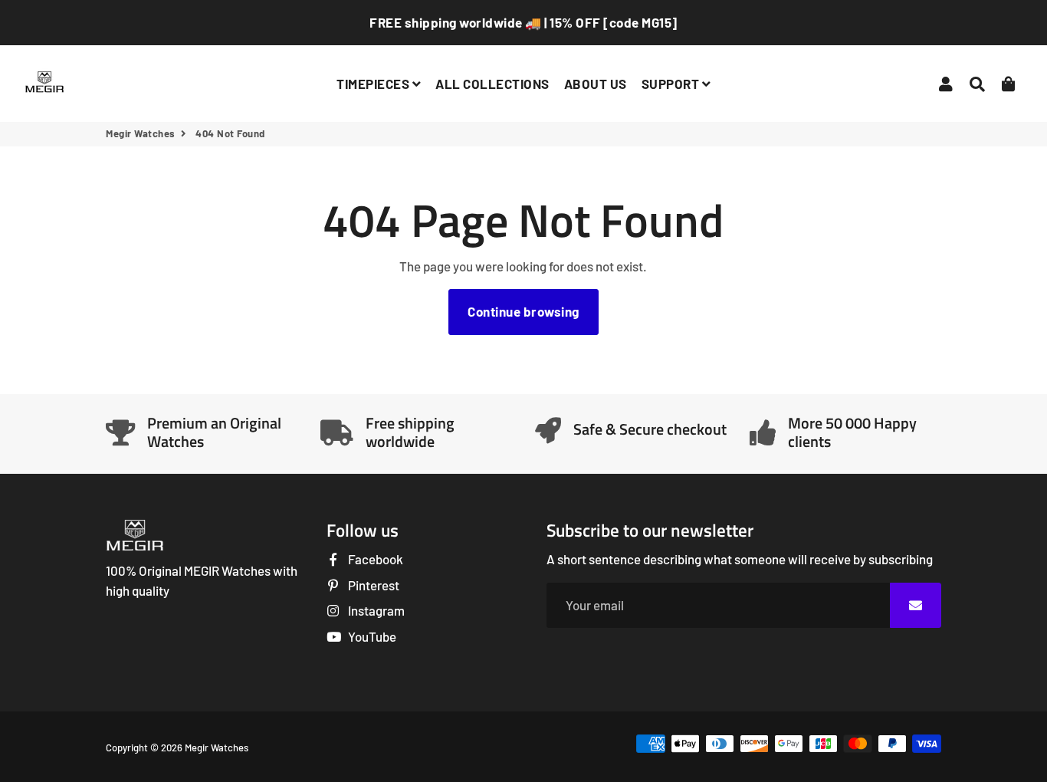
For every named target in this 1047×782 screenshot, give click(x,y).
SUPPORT (672, 83)
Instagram (375, 610)
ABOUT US (595, 83)
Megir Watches (141, 133)
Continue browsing (523, 311)
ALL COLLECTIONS (492, 83)
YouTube (371, 636)
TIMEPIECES (374, 83)
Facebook (374, 559)
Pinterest (372, 585)
